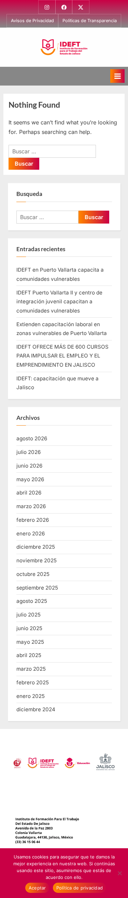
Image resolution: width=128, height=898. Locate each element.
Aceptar (37, 888)
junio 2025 (29, 628)
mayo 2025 (30, 642)
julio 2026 (28, 452)
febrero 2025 (32, 682)
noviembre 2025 (36, 560)
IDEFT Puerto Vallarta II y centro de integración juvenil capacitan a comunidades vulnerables (59, 301)
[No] (119, 873)
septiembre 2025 (37, 587)
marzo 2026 (31, 506)
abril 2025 (28, 655)
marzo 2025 (31, 669)
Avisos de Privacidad (32, 20)
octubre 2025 (32, 574)
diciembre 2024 (35, 709)
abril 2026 (28, 492)
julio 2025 (28, 614)
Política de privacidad (79, 888)
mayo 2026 (30, 479)
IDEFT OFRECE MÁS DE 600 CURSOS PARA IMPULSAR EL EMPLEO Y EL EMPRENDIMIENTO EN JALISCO (62, 356)
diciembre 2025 (35, 547)
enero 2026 (30, 533)
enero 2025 (30, 696)
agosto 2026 (31, 438)
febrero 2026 (32, 520)
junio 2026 (29, 465)
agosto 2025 (31, 601)
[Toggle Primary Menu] (117, 76)
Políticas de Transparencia (89, 20)
